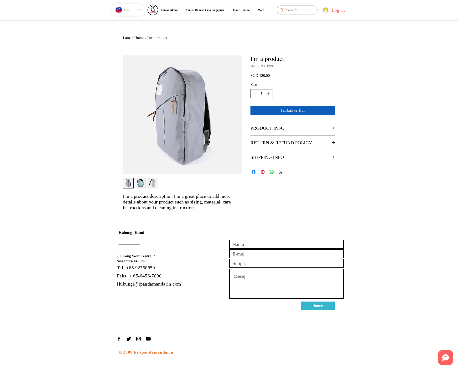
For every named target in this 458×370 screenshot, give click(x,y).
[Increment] (269, 93)
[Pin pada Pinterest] (262, 172)
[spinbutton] (261, 93)
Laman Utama (133, 38)
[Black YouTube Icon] (148, 339)
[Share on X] (281, 172)
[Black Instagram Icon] (138, 339)
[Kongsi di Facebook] (253, 172)
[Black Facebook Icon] (119, 339)
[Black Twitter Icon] (129, 339)
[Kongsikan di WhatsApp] (272, 172)
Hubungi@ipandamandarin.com (149, 284)
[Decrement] (254, 93)
